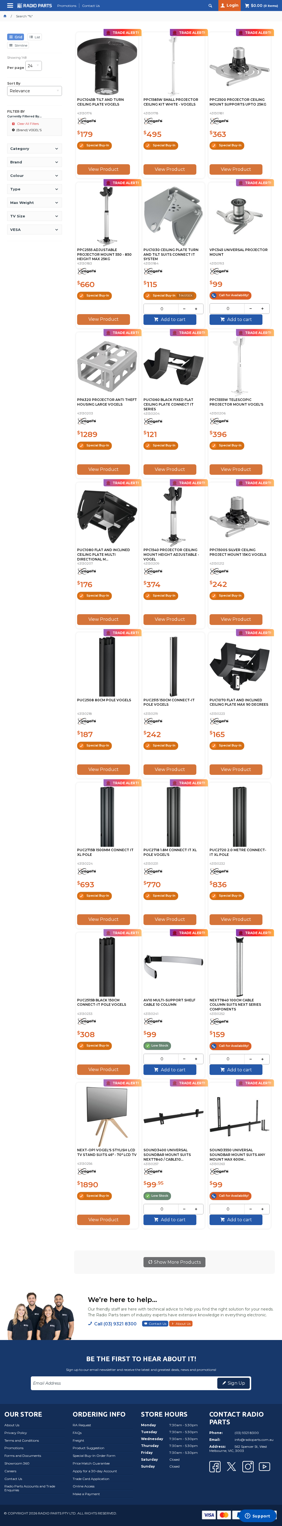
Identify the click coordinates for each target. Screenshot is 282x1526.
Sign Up (236, 1383)
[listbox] (33, 67)
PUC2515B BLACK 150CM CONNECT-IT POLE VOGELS (101, 1002)
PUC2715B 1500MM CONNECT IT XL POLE (105, 852)
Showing (16, 58)
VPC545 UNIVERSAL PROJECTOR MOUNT (239, 252)
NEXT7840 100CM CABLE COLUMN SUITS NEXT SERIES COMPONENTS (235, 1005)
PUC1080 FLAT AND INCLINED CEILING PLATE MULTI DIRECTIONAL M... (103, 554)
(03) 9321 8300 (247, 1433)
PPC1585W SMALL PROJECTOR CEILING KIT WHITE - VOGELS (170, 102)
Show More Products (177, 1262)
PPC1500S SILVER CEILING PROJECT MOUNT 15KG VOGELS (238, 552)
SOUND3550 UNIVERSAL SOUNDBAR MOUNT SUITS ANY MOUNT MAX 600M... (237, 1154)
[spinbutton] (162, 309)
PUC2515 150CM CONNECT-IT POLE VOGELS (169, 702)
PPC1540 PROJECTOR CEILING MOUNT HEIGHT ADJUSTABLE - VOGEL (171, 554)
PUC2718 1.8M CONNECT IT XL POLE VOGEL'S (170, 852)
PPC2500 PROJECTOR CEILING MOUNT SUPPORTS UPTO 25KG (238, 102)
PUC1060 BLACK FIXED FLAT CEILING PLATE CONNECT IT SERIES (168, 404)
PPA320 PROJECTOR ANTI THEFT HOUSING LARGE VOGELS (107, 402)
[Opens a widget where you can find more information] (257, 1516)
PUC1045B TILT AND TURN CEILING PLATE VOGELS (100, 102)
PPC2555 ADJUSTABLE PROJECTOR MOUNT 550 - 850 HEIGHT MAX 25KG (104, 254)
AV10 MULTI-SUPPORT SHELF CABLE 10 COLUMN (169, 1002)
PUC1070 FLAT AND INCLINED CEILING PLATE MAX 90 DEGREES (239, 702)
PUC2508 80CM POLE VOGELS (104, 700)
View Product (103, 169)
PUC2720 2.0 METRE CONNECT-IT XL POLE (238, 852)
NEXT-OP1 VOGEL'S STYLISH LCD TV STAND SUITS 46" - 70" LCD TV (107, 1152)
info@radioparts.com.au (254, 1440)
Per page (15, 67)
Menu (11, 7)
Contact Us (157, 1324)
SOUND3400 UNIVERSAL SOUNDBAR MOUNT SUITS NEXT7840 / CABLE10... (167, 1154)
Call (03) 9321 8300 (115, 1324)
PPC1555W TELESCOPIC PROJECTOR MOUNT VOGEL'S (236, 402)
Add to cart (173, 319)
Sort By (13, 83)
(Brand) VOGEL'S (29, 130)
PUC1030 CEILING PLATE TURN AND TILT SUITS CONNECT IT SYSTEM (171, 254)
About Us (183, 1324)
